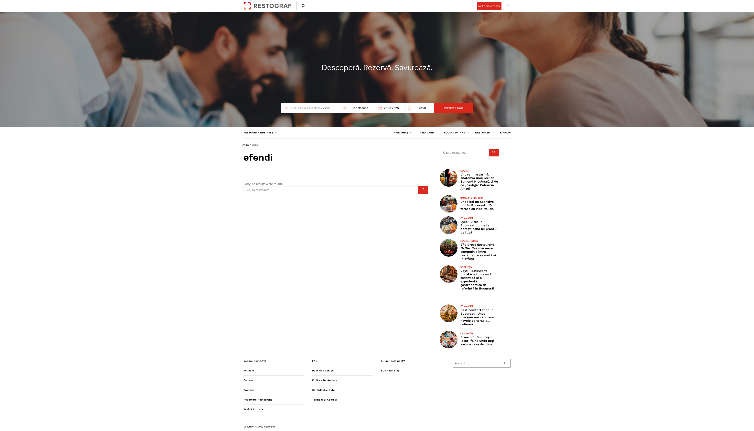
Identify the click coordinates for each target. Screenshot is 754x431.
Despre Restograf (254, 360)
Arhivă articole (253, 409)
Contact (248, 390)
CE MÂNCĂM (466, 218)
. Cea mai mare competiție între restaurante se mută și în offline (478, 252)
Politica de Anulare (324, 380)
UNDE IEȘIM (477, 198)
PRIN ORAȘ (401, 132)
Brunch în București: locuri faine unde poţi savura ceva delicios (477, 340)
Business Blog (390, 370)
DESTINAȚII (482, 132)
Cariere (248, 380)
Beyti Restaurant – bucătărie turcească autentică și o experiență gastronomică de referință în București (477, 279)
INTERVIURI (426, 132)
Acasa (245, 145)
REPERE (474, 241)
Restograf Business (258, 132)
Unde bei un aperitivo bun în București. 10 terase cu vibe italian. (477, 205)
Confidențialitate (323, 390)
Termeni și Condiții (325, 399)
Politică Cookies (323, 370)
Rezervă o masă (453, 108)
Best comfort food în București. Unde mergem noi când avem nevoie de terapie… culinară (478, 317)
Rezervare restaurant (257, 399)
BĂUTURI (464, 198)
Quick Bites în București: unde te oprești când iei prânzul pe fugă (478, 227)
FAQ (315, 360)
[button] (509, 5)
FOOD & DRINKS (454, 132)
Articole (248, 370)
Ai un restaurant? (393, 360)
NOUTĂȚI (464, 171)
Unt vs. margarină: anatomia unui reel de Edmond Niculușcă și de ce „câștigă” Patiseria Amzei (479, 181)
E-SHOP (505, 132)
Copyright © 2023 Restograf (259, 426)
